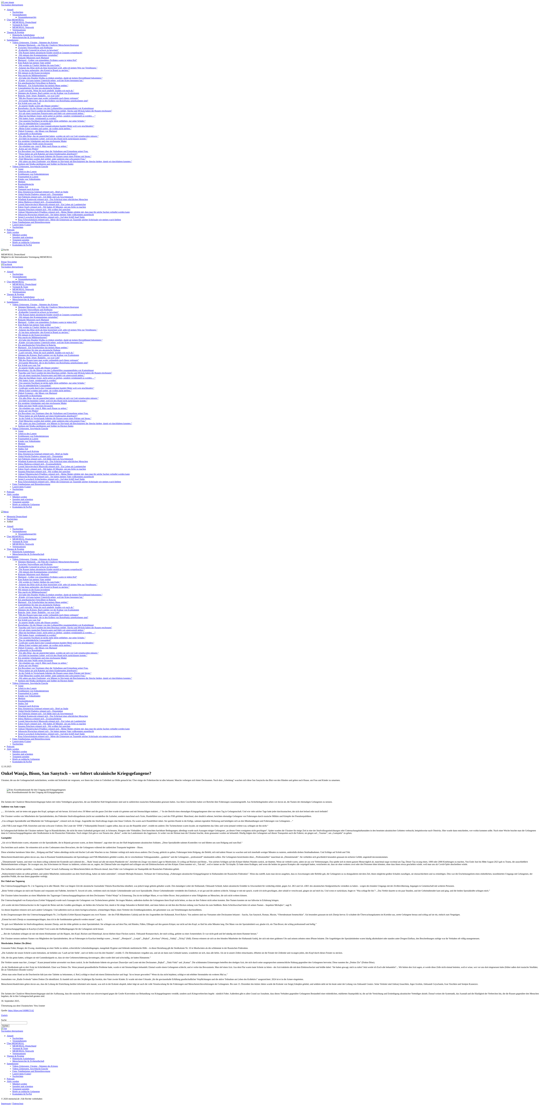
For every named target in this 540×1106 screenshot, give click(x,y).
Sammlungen (12, 40)
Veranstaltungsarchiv (27, 17)
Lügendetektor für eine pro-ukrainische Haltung (39, 88)
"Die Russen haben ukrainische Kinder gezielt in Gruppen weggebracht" (50, 52)
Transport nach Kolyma (28, 189)
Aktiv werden (13, 232)
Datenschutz (17, 1103)
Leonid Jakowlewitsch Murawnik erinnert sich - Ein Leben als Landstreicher (52, 204)
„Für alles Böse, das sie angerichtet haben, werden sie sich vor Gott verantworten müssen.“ (58, 136)
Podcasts (10, 230)
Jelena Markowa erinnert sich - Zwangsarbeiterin (39, 202)
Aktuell (10, 9)
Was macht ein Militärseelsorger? (32, 75)
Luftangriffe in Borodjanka (30, 133)
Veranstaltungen (19, 14)
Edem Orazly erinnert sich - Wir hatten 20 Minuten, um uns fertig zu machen (52, 207)
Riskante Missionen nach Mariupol (33, 58)
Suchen (5, 1026)
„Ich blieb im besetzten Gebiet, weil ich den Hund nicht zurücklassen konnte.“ (52, 138)
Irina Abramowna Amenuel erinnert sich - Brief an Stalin (43, 192)
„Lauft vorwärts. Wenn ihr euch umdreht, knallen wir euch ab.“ (46, 90)
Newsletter (12, 262)
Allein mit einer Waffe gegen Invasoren (35, 144)
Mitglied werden (19, 235)
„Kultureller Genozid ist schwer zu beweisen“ (38, 50)
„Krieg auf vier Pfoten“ (28, 149)
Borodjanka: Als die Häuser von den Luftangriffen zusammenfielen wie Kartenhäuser (56, 108)
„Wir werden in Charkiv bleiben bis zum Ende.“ (39, 65)
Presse (4, 262)
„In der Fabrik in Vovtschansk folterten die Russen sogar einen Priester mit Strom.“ (54, 156)
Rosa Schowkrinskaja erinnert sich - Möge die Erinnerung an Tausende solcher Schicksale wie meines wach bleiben (69, 219)
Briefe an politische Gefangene (26, 242)
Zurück (4, 1015)
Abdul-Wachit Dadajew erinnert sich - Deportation (40, 194)
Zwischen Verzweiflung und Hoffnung (35, 47)
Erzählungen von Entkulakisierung (33, 174)
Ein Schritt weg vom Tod (29, 103)
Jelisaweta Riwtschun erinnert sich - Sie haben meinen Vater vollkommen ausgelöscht (56, 214)
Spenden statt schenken (22, 237)
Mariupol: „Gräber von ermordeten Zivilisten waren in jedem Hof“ (47, 60)
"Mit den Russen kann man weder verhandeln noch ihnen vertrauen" (48, 98)
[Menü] (5, 512)
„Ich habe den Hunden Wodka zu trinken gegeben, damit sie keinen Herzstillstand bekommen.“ (60, 78)
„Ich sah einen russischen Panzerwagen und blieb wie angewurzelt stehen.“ (51, 113)
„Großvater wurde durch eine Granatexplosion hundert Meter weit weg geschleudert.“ (56, 126)
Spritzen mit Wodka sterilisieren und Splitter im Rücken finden (45, 164)
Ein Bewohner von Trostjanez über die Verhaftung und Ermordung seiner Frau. (53, 151)
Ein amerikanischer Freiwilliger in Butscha (37, 83)
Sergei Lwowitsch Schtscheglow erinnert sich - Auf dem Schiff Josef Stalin (51, 217)
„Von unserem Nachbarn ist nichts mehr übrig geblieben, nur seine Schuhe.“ (52, 121)
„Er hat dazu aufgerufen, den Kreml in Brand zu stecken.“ (43, 70)
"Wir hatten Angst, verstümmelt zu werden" (37, 118)
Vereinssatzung (19, 30)
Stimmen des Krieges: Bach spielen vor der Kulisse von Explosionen (48, 93)
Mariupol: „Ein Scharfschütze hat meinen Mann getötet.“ (43, 85)
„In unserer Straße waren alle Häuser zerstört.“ (38, 106)
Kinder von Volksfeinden (29, 179)
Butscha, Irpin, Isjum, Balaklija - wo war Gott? (39, 95)
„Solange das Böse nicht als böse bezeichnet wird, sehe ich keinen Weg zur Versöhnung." (57, 68)
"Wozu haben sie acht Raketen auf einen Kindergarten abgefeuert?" (48, 154)
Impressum (6, 1103)
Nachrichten (17, 12)
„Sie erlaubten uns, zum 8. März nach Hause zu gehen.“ (43, 146)
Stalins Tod (23, 187)
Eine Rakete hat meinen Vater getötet (34, 63)
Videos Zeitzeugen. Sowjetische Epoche (30, 166)
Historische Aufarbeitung (23, 35)
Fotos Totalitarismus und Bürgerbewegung (31, 222)
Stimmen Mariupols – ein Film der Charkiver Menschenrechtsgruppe (48, 45)
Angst (20, 169)
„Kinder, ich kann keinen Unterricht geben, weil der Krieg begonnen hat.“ (51, 80)
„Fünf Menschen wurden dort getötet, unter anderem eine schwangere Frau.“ (52, 159)
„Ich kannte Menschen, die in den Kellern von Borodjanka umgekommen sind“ (53, 101)
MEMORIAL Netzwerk (23, 27)
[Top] (4, 1028)
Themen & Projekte (15, 32)
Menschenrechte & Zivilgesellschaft (28, 37)
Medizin (21, 181)
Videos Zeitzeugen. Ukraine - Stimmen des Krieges (35, 42)
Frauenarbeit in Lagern (28, 176)
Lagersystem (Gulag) (21, 225)
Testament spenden (20, 240)
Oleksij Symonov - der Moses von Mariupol (37, 131)
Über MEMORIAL (15, 20)
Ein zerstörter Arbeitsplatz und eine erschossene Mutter (42, 141)
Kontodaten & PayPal (22, 245)
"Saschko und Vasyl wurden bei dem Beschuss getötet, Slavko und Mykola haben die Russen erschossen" (65, 111)
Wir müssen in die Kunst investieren (34, 73)
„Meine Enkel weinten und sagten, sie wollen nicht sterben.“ (45, 128)
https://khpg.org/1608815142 (21, 1010)
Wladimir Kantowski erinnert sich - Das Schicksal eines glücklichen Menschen (53, 199)
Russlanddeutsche (26, 184)
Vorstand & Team (20, 25)
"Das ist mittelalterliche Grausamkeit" (34, 123)
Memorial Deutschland (17, 516)
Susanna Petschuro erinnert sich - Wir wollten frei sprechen (44, 209)
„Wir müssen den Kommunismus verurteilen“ (38, 55)
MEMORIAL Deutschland (24, 22)
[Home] (7, 2)
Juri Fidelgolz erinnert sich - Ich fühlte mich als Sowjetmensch (45, 197)
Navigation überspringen (12, 5)
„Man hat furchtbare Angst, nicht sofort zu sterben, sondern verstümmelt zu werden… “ (56, 116)
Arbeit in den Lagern (27, 171)
